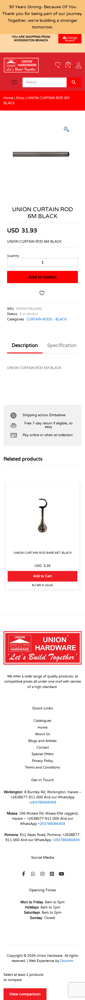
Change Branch (71, 39)
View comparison (25, 994)
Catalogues (42, 721)
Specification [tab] (61, 345)
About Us (42, 734)
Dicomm (66, 961)
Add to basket (42, 277)
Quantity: (13, 255)
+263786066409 (42, 802)
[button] (42, 576)
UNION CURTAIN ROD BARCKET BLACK (42, 552)
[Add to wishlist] (42, 293)
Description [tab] (25, 345)
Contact (42, 748)
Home (8, 98)
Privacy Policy (42, 761)
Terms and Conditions (42, 767)
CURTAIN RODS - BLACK (46, 319)
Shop (20, 98)
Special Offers (43, 754)
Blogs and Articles (42, 741)
